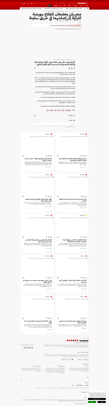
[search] (35, 3)
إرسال (36, 124)
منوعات (73, 11)
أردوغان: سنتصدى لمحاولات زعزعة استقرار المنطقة (60, 8)
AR (73, 340)
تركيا (59, 110)
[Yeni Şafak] (81, 3)
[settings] (28, 3)
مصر (47, 110)
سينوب (51, 110)
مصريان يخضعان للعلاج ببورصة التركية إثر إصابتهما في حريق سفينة (54, 11)
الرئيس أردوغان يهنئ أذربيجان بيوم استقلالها (80, 8)
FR (71, 340)
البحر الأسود (68, 110)
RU (69, 340)
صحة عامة (68, 11)
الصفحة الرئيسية (78, 11)
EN (75, 340)
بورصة (63, 110)
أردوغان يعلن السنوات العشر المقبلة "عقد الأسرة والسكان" (37, 8)
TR (77, 340)
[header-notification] (31, 3)
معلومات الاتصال (79, 385)
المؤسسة (87, 385)
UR (67, 340)
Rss (73, 385)
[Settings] (46, 6)
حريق (55, 110)
